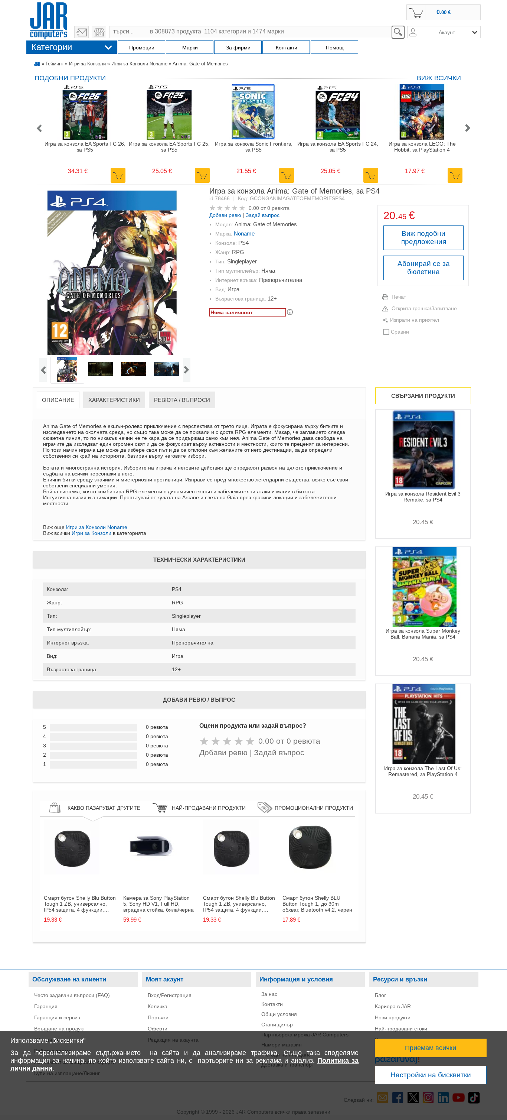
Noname (244, 233)
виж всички (439, 78)
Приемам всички (430, 1048)
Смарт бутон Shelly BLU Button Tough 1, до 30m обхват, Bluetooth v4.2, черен (317, 904)
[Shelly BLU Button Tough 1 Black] (310, 873)
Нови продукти (392, 1017)
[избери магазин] (99, 32)
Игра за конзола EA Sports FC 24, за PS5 (337, 147)
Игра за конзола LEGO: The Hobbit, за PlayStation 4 (422, 147)
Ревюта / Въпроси (182, 400)
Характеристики (114, 400)
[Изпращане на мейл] (81, 32)
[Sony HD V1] (151, 873)
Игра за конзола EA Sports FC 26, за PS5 (85, 147)
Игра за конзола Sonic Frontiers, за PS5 (253, 147)
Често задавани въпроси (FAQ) (72, 995)
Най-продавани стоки (401, 1029)
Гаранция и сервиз (57, 1017)
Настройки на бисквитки (430, 1075)
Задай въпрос (262, 215)
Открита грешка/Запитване (424, 308)
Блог (380, 995)
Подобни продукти (70, 78)
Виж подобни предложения (423, 238)
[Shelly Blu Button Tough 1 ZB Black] (71, 873)
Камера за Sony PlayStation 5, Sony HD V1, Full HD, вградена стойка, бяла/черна (158, 904)
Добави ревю (225, 215)
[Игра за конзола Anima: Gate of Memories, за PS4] (115, 273)
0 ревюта (278, 208)
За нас (269, 994)
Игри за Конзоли (87, 63)
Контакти (272, 1004)
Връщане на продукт (59, 1029)
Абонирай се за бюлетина (424, 268)
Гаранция (46, 1006)
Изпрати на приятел (414, 320)
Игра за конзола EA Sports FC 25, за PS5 (169, 147)
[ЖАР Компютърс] (48, 19)
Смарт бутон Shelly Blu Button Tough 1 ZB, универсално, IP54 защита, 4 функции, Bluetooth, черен (80, 904)
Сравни (400, 332)
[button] (39, 128)
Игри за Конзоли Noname (139, 63)
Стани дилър (277, 1025)
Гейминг (54, 63)
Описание (58, 400)
